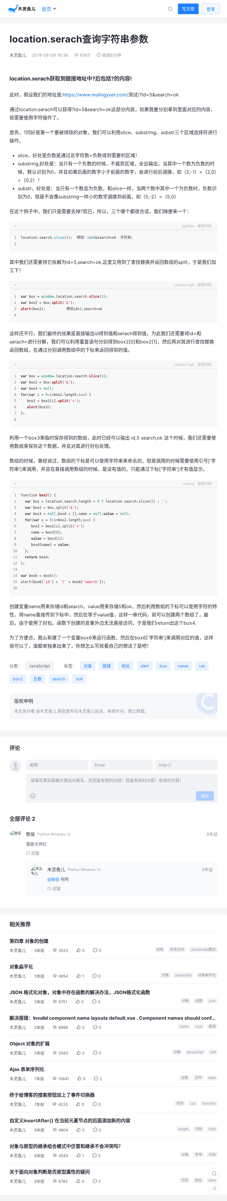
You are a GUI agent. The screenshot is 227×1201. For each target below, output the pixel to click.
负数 (37, 678)
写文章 (188, 8)
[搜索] (214, 1173)
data (212, 1077)
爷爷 (198, 1154)
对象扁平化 (207, 975)
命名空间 (177, 949)
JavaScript (39, 665)
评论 (205, 796)
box (163, 665)
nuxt (198, 1026)
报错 (212, 1026)
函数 (198, 1000)
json (212, 1000)
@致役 (53, 879)
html (212, 1129)
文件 (198, 1077)
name (183, 665)
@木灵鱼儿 (46, 710)
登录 (211, 8)
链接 (107, 665)
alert (144, 665)
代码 (180, 1103)
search (58, 678)
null (79, 678)
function (209, 1103)
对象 (88, 665)
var (202, 665)
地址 (125, 665)
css (193, 1103)
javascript (183, 975)
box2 (18, 678)
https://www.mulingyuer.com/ (95, 95)
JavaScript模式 (203, 949)
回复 (35, 852)
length (183, 1129)
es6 (213, 1052)
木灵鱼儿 (17, 54)
